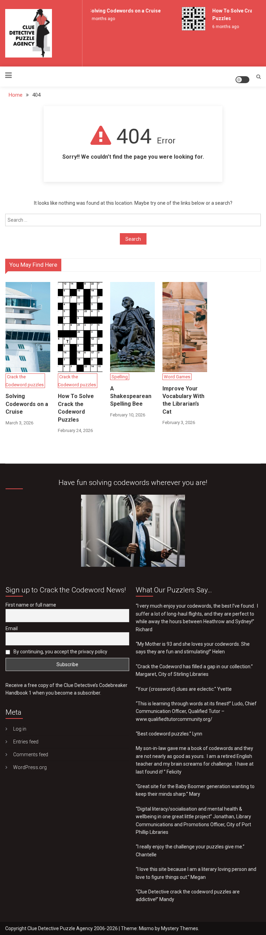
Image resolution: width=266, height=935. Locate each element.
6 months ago (98, 18)
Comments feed (30, 754)
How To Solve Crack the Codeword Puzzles (76, 408)
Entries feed (25, 741)
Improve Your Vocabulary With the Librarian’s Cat (183, 400)
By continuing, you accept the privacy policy (59, 651)
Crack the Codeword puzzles (25, 380)
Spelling (120, 376)
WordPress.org (30, 767)
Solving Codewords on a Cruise (121, 11)
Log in (19, 729)
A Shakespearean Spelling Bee (130, 396)
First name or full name (31, 605)
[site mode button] (242, 79)
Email (12, 628)
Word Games (177, 376)
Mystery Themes (179, 928)
